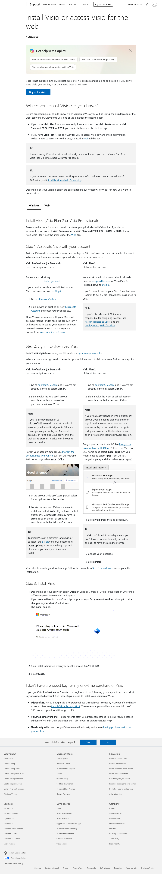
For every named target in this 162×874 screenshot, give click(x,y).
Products (73, 4)
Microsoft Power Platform (13, 828)
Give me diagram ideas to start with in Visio (53, 67)
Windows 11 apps (10, 794)
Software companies (64, 839)
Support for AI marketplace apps (68, 823)
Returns (59, 773)
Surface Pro (8, 758)
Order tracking (62, 779)
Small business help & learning (64, 180)
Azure (58, 808)
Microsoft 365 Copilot (12, 839)
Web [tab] (47, 205)
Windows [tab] (34, 205)
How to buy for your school (119, 779)
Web (85, 138)
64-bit (45, 541)
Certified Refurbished (64, 784)
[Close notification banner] (130, 50)
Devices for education (117, 763)
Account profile (62, 758)
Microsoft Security (11, 813)
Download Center (63, 763)
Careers (112, 808)
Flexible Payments (63, 794)
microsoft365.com (48, 384)
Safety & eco (105, 868)
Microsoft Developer (64, 813)
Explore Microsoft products (14, 789)
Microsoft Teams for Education (121, 768)
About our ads (131, 868)
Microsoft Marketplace (65, 833)
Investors (112, 828)
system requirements (89, 352)
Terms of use (78, 868)
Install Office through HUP (65, 706)
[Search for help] (147, 4)
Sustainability (114, 844)
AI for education (115, 794)
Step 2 (58, 291)
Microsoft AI (8, 808)
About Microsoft (115, 813)
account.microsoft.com (52, 332)
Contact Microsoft (52, 868)
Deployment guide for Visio (100, 325)
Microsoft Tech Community (66, 828)
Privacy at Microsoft (117, 823)
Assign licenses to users (98, 321)
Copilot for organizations (13, 779)
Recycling (118, 868)
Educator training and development (122, 784)
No (108, 742)
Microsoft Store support (65, 768)
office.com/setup (47, 298)
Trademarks (91, 868)
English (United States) (17, 853)
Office (62, 4)
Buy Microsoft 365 (103, 4)
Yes (88, 742)
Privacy (66, 868)
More (85, 4)
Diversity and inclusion (118, 833)
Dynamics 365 (9, 818)
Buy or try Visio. (38, 92)
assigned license (101, 280)
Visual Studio (61, 844)
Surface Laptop (9, 763)
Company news (115, 818)
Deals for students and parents (121, 789)
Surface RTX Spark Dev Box (14, 773)
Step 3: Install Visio (102, 568)
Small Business (9, 844)
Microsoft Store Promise (65, 789)
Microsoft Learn (62, 818)
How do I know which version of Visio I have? (53, 59)
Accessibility (114, 839)
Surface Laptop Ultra (12, 768)
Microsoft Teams (10, 833)
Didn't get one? (52, 280)
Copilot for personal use (13, 784)
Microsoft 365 (49, 4)
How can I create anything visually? (98, 59)
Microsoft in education (118, 758)
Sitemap (37, 868)
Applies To (33, 36)
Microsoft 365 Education (118, 773)
